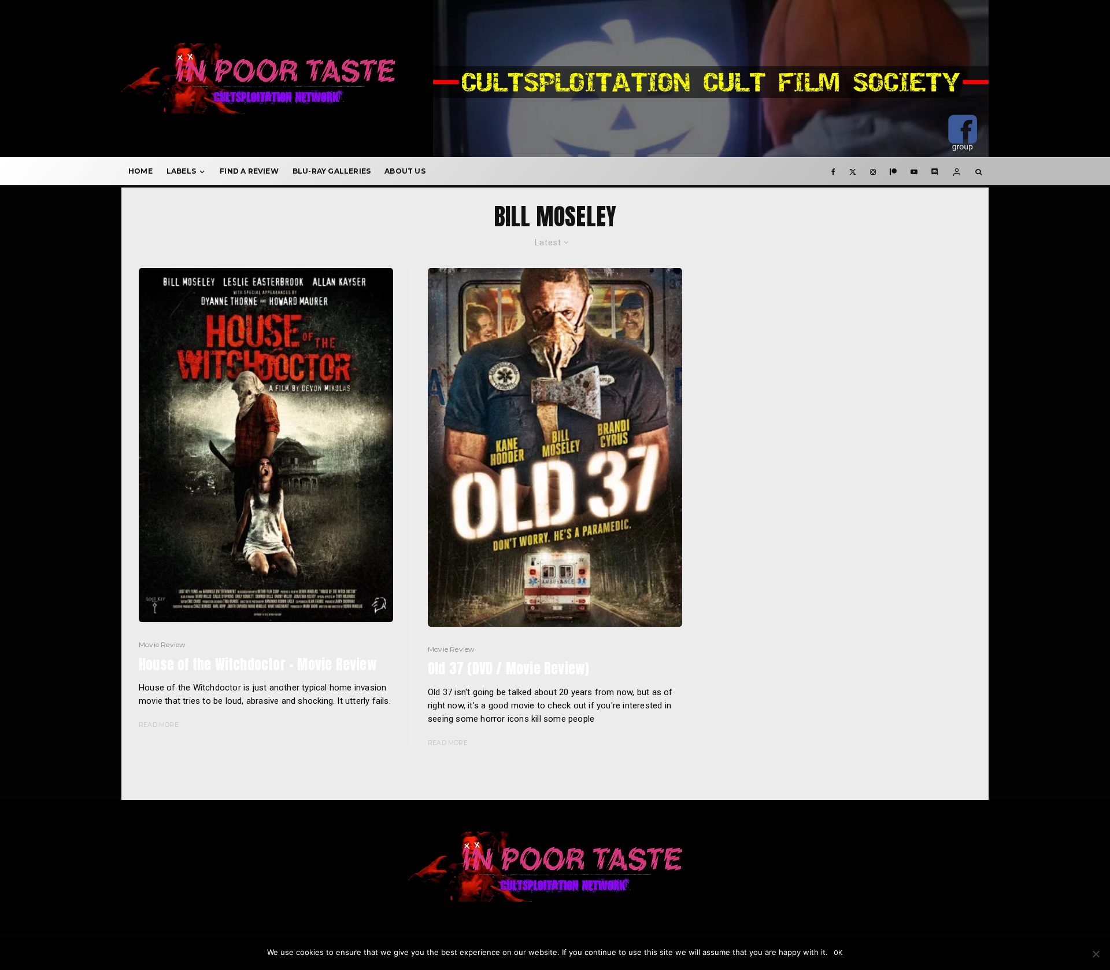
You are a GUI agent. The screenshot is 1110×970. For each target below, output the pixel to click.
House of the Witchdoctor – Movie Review (258, 664)
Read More (159, 725)
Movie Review (162, 644)
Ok (838, 953)
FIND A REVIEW (249, 171)
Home (140, 171)
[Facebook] (833, 171)
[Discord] (934, 171)
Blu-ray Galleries (332, 171)
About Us (405, 171)
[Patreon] (893, 171)
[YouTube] (914, 171)
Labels (181, 171)
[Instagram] (873, 171)
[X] (852, 171)
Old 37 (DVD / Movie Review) (508, 668)
